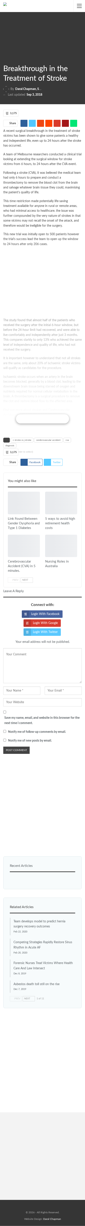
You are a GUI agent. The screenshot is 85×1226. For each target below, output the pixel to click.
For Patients (46, 513)
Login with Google (45, 623)
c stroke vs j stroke (22, 440)
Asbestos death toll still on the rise (37, 984)
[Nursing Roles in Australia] (61, 546)
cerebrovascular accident (48, 440)
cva (67, 440)
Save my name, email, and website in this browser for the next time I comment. (42, 720)
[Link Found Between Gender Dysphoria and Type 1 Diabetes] (24, 503)
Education (9, 513)
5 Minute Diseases (9, 556)
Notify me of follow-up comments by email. (37, 731)
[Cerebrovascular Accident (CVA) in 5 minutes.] (24, 546)
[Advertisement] (42, 283)
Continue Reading (42, 418)
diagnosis (9, 446)
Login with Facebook (45, 614)
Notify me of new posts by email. (30, 740)
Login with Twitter (45, 632)
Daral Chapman (52, 1219)
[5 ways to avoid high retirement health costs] (61, 503)
